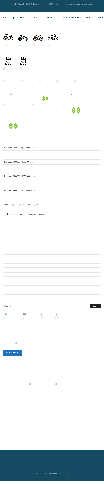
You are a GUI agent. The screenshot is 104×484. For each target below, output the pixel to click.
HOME (5, 18)
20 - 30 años (11, 81)
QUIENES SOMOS (19, 18)
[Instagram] (54, 8)
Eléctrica (54, 44)
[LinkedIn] (50, 8)
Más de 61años (84, 81)
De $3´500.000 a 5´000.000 (78, 103)
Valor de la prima (10, 143)
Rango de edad (9, 78)
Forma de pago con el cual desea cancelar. (20, 311)
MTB (25, 44)
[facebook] (74, 403)
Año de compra (9, 292)
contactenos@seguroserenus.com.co (79, 4)
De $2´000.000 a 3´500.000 (47, 105)
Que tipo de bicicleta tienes (14, 30)
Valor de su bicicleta (11, 265)
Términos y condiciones (12, 328)
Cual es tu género (10, 54)
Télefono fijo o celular (12, 256)
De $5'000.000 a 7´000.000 (77, 119)
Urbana (40, 44)
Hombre (9, 68)
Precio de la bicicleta (11, 91)
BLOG (88, 18)
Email (5, 247)
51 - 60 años (65, 81)
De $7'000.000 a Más (15, 134)
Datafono (47, 318)
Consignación (30, 320)
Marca (5, 274)
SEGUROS (35, 18)
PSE (60, 318)
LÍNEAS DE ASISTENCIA (71, 18)
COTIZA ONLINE (50, 18)
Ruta (10, 44)
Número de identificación (13, 229)
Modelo (6, 283)
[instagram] (81, 403)
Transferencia (11, 320)
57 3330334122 (52, 4)
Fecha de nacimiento (11, 238)
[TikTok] (58, 8)
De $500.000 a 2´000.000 (17, 103)
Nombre (6, 220)
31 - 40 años (29, 81)
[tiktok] (94, 403)
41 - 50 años (47, 81)
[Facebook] (46, 8)
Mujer (24, 68)
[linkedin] (88, 403)
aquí (15, 343)
